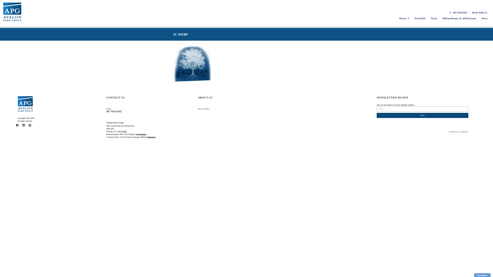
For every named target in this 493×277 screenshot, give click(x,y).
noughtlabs (463, 132)
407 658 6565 (114, 111)
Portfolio (420, 18)
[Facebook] (17, 125)
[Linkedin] (23, 125)
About (402, 18)
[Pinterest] (30, 125)
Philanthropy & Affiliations (459, 18)
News (485, 18)
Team (434, 18)
